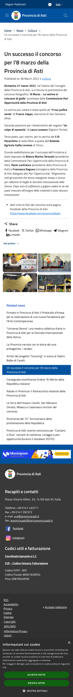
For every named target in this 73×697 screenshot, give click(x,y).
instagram (18, 538)
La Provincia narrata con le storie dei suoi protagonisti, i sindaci (31, 346)
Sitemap (8, 617)
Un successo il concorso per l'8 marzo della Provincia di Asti (32, 370)
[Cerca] (65, 15)
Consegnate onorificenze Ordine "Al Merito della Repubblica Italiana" (35, 381)
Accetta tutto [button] (36, 674)
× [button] (69, 642)
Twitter (29, 230)
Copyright (10, 621)
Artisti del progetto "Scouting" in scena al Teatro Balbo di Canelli (36, 358)
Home (7, 30)
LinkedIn (15, 235)
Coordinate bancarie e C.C (20, 556)
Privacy (8, 608)
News (19, 30)
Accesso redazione (56, 607)
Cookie (8, 613)
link (4, 667)
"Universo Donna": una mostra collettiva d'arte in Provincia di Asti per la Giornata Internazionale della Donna (36, 332)
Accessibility (11, 604)
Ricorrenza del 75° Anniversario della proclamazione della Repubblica (29, 421)
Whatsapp (46, 230)
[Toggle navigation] (7, 15)
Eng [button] (58, 4)
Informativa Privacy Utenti (15, 633)
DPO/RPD (10, 626)
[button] (36, 691)
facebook (18, 528)
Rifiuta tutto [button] (36, 683)
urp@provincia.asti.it (26, 516)
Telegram (62, 230)
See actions (9, 243)
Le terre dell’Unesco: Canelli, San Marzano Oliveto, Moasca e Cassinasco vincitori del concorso (32, 407)
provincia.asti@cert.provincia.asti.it (31, 520)
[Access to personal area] (49, 4)
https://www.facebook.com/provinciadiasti (35, 213)
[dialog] (36, 668)
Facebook (14, 230)
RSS (6, 600)
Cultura (32, 30)
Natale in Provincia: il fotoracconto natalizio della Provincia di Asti (36, 393)
